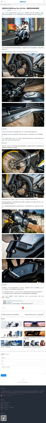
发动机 (27, 131)
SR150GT (22, 13)
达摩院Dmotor (9, 302)
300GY (18, 51)
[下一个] (45, 191)
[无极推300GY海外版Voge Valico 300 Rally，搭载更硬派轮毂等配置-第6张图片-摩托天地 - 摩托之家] (23, 197)
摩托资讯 (4, 4)
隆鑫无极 (6, 51)
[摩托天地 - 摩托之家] (23, 2)
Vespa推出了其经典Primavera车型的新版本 (10, 314)
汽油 (10, 140)
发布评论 (3, 375)
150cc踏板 (18, 13)
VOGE (8, 13)
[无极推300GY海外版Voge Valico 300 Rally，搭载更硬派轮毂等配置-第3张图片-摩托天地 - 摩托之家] (23, 101)
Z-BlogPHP (13, 394)
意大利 (12, 51)
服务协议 (3, 408)
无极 (6, 13)
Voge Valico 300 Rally (32, 51)
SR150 (24, 14)
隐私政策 (7, 408)
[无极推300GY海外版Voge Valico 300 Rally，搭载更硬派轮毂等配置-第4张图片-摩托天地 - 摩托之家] (23, 126)
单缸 (13, 134)
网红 (41, 14)
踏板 (39, 296)
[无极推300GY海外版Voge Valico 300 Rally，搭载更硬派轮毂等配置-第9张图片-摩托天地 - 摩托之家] (23, 282)
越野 (5, 203)
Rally (10, 131)
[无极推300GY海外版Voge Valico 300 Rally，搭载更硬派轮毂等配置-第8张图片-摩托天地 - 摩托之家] (23, 257)
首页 (1, 4)
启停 (6, 14)
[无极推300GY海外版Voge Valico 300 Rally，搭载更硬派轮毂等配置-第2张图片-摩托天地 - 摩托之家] (23, 77)
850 (15, 206)
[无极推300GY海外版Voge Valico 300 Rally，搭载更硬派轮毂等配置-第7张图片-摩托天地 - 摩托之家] (23, 232)
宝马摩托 (30, 47)
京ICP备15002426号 (20, 394)
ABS (39, 13)
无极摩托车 (11, 296)
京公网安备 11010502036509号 (7, 395)
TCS (29, 13)
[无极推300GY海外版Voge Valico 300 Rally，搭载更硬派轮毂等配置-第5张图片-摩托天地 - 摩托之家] (23, 172)
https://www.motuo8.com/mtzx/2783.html (15, 300)
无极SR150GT (21, 296)
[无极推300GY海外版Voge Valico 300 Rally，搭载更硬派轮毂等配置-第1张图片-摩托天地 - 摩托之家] (23, 45)
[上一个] (1, 191)
